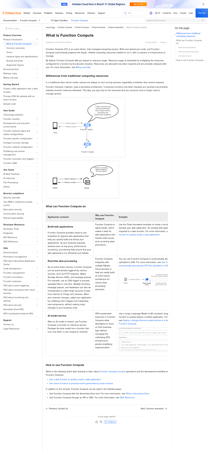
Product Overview (98, 27)
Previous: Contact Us (58, 408)
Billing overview (83, 67)
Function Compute (28, 20)
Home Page (50, 27)
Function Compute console (112, 371)
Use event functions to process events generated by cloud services (81, 383)
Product (163, 42)
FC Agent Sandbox (59, 20)
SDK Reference (127, 397)
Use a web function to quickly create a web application (75, 379)
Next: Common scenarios (152, 408)
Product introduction (116, 27)
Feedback (111, 422)
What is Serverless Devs (137, 393)
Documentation (10, 20)
